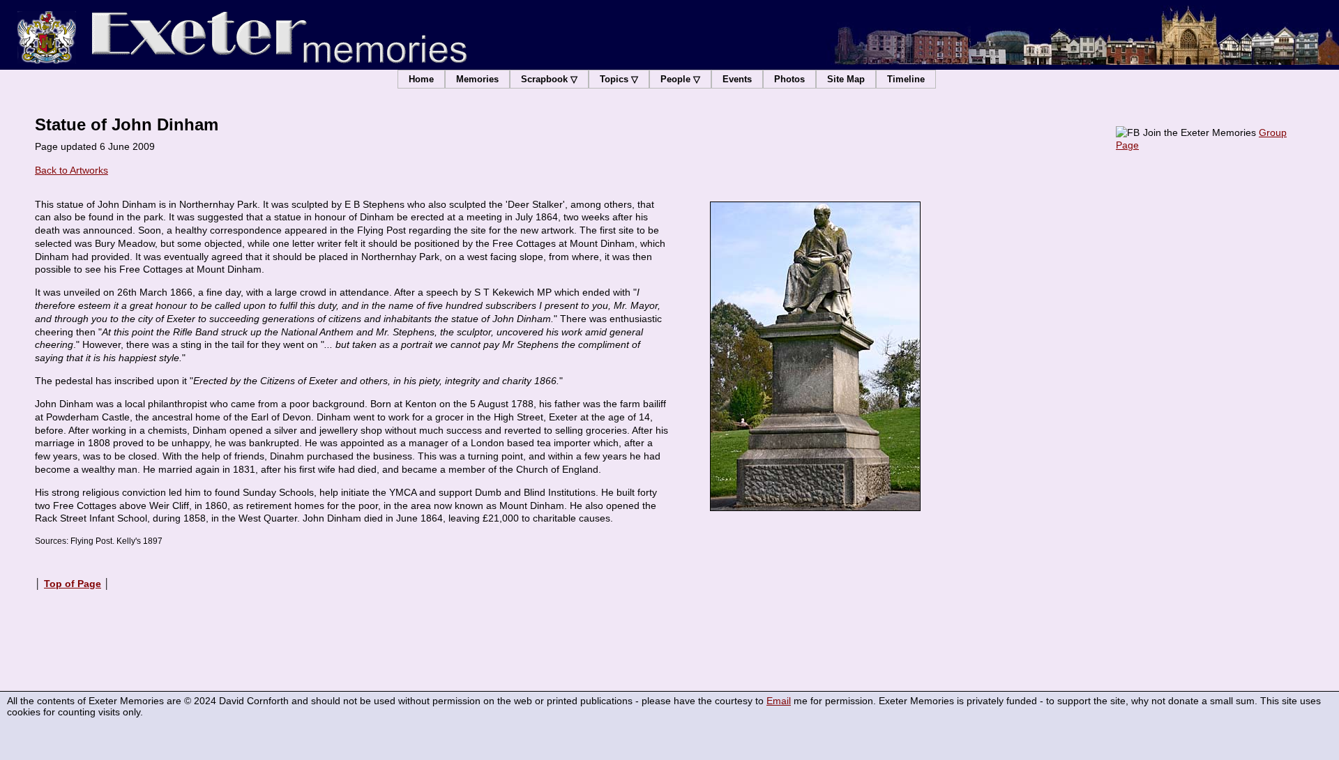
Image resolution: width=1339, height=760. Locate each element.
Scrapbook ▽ (549, 79)
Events (737, 79)
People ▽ (680, 79)
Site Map (846, 79)
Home (421, 79)
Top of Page (72, 583)
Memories (477, 79)
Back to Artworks (71, 170)
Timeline (906, 79)
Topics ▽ (619, 79)
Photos (789, 79)
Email (778, 700)
